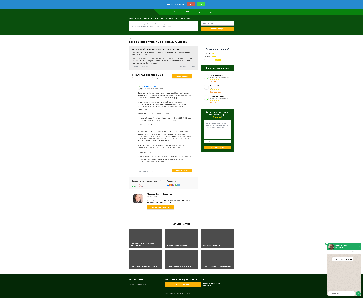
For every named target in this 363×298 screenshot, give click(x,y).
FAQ (187, 12)
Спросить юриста (182, 170)
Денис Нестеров (150, 86)
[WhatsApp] (176, 185)
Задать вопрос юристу (217, 12)
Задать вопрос (217, 28)
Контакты (163, 12)
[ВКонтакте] (168, 185)
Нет (190, 4)
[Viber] (173, 185)
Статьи (177, 12)
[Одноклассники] (170, 185)
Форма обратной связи (137, 284)
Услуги (199, 12)
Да (201, 4)
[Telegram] (178, 185)
